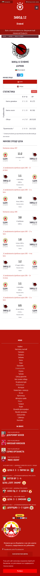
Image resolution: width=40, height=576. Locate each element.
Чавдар (21, 86)
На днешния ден (21, 382)
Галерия (21, 404)
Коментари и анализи (21, 390)
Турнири (21, 374)
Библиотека (21, 415)
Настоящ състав (21, 349)
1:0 (20, 239)
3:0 (20, 217)
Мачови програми (21, 412)
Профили (21, 355)
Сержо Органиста (15, 451)
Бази (21, 363)
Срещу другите (21, 377)
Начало (4, 36)
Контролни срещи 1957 (10, 148)
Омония (22, 499)
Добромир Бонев (15, 435)
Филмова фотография (21, 409)
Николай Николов (16, 443)
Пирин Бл (24, 470)
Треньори (21, 352)
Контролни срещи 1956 (10, 212)
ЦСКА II (10, 470)
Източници (21, 396)
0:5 (20, 305)
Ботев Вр (11, 478)
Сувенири (21, 417)
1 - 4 (19, 478)
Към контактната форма (20, 554)
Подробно (34, 91)
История (21, 387)
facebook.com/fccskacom (14, 549)
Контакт (20, 420)
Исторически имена (33, 2)
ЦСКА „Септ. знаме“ (11, 482)
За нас (21, 393)
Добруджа (12, 507)
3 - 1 (17, 470)
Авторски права (21, 398)
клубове (11, 36)
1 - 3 (20, 507)
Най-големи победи (21, 379)
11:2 (20, 154)
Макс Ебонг (13, 460)
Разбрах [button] (20, 571)
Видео (21, 407)
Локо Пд (11, 491)
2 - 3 (18, 491)
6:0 (20, 198)
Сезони (21, 371)
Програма (20, 366)
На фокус (20, 426)
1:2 (20, 261)
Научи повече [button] (8, 566)
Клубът (20, 347)
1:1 (20, 176)
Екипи (21, 360)
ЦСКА (21, 81)
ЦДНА (26, 507)
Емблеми (21, 357)
